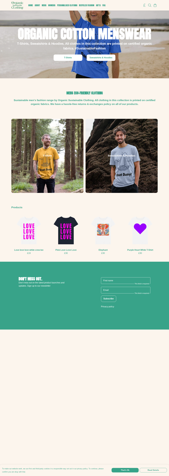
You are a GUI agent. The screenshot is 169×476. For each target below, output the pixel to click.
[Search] (149, 5)
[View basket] (155, 5)
